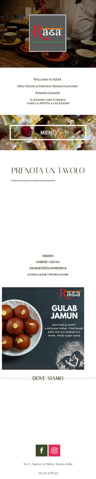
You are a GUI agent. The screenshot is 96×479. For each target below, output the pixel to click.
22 (59, 364)
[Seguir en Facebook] (42, 450)
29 (73, 364)
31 (77, 364)
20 (55, 364)
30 (75, 364)
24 (63, 364)
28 (71, 364)
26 (67, 364)
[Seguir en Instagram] (54, 450)
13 (40, 364)
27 (69, 364)
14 (42, 364)
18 (51, 364)
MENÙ (48, 132)
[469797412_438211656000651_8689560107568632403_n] (43, 369)
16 (46, 364)
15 (44, 364)
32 (79, 364)
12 (38, 364)
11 (36, 364)
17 (49, 364)
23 (61, 364)
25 (65, 364)
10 (34, 364)
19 (53, 364)
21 (57, 364)
